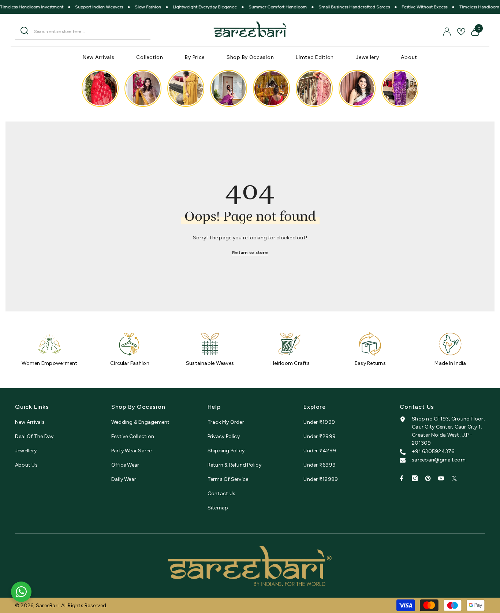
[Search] (82, 31)
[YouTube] (441, 478)
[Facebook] (401, 478)
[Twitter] (454, 478)
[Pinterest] (427, 478)
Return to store (250, 252)
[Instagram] (414, 478)
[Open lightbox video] (100, 88)
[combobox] (89, 31)
